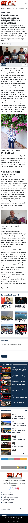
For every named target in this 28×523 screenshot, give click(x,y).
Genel (8, 12)
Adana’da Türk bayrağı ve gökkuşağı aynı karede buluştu (7, 320)
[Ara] (23, 3)
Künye (20, 508)
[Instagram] (15, 488)
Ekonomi (21, 8)
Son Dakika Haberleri (8, 502)
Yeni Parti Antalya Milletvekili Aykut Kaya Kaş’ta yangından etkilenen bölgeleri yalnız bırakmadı (19, 417)
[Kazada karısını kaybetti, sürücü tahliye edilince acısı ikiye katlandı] (14, 54)
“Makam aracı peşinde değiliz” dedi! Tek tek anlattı (19, 453)
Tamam (18, 521)
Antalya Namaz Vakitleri (8, 496)
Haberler (3, 12)
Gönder (4, 356)
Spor (13, 442)
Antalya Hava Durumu (8, 494)
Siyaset (15, 8)
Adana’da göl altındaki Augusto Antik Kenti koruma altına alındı (20, 320)
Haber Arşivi (6, 504)
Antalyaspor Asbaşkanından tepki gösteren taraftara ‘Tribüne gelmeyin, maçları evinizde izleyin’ (19, 446)
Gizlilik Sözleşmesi (6, 508)
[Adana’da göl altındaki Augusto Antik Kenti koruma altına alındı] (21, 315)
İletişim (14, 508)
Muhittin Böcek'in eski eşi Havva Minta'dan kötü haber (18, 431)
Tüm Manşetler (6, 500)
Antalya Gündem (6, 509)
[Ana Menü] (25, 3)
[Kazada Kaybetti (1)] (14, 131)
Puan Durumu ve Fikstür (8, 499)
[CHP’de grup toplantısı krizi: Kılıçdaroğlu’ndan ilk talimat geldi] (21, 328)
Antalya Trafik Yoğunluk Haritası (10, 497)
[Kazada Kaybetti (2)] (14, 217)
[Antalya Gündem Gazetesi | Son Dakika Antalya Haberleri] (8, 3)
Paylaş (4, 64)
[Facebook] (10, 488)
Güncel (9, 8)
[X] (13, 488)
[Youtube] (18, 488)
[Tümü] (26, 410)
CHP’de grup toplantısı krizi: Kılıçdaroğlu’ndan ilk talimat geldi (20, 333)
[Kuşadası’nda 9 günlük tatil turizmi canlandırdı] (7, 328)
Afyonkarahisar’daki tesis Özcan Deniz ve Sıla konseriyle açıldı (20, 306)
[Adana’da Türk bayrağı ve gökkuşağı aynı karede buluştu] (7, 315)
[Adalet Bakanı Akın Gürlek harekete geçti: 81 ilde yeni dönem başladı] (7, 300)
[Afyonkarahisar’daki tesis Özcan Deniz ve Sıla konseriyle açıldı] (21, 300)
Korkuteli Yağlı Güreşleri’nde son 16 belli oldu (18, 439)
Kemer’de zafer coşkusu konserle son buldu (19, 424)
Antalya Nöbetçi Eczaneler (9, 492)
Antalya (3, 8)
